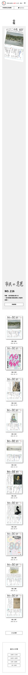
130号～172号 (14, 654)
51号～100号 (14, 662)
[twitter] (21, 7)
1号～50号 (14, 665)
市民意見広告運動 (6, 7)
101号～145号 (14, 658)
